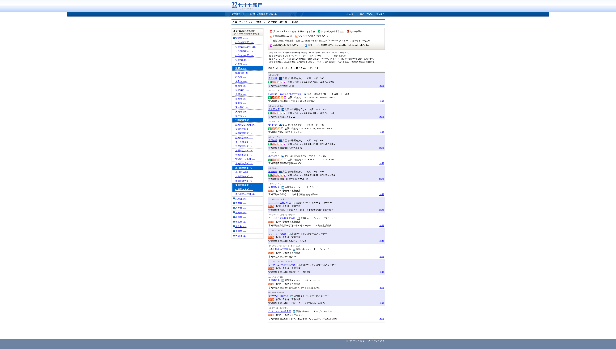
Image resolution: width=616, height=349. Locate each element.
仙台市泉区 (243, 59)
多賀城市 (242, 90)
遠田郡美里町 (244, 185)
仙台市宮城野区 (246, 46)
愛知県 (241, 231)
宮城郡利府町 (244, 163)
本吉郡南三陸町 (245, 194)
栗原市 (241, 103)
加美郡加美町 (244, 176)
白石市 (241, 77)
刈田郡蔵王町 (244, 120)
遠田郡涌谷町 (244, 181)
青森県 (241, 203)
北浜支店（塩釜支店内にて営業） (285, 94)
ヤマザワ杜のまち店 (278, 296)
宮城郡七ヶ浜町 (245, 159)
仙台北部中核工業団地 (279, 249)
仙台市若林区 (244, 51)
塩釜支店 (272, 78)
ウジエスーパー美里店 (279, 311)
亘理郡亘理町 (244, 146)
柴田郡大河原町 (245, 124)
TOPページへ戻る (376, 14)
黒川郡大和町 (244, 168)
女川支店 (272, 125)
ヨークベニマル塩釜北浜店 (281, 218)
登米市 (241, 98)
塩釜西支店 (274, 109)
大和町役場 (274, 280)
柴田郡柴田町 (244, 133)
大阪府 (241, 235)
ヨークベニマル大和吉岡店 (281, 264)
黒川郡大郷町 (244, 172)
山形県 (241, 217)
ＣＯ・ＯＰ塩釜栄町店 (279, 202)
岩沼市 (241, 94)
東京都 (241, 226)
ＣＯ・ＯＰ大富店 (277, 233)
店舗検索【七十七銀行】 (243, 14)
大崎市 (241, 111)
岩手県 (241, 208)
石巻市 (241, 64)
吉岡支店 (272, 140)
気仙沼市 (242, 72)
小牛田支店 (274, 156)
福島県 (241, 222)
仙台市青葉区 (244, 42)
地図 (381, 85)
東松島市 (242, 107)
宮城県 (241, 38)
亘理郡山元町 (244, 150)
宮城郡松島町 (244, 155)
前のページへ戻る (355, 14)
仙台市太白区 (244, 55)
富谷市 (241, 116)
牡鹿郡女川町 (244, 189)
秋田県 (241, 212)
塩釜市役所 (274, 187)
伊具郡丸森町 (244, 142)
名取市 (241, 81)
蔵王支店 (272, 171)
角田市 (241, 85)
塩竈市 (241, 68)
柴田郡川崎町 (244, 137)
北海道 (241, 198)
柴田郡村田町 (244, 129)
